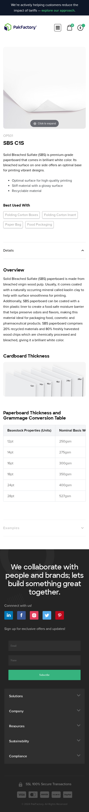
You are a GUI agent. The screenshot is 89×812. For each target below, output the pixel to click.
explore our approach (58, 10)
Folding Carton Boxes (21, 215)
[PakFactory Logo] (20, 27)
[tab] (44, 250)
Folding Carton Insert (60, 215)
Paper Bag (13, 224)
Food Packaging (39, 224)
